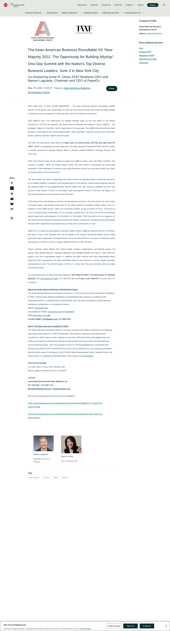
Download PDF (145, 52)
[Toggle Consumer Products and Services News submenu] (44, 13)
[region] (85, 626)
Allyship (64, 477)
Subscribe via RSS (146, 55)
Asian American (34, 477)
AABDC (55, 477)
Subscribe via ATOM (147, 59)
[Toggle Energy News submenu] (60, 13)
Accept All (147, 626)
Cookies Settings (113, 626)
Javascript (143, 63)
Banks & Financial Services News (70, 13)
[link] (82, 5)
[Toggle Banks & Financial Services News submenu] (81, 13)
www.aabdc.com (41, 308)
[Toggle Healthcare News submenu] (100, 13)
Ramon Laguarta (40, 454)
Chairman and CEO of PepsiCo (41, 460)
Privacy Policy (85, 628)
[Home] (14, 5)
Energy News (52, 13)
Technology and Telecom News (133, 13)
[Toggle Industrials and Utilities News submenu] (122, 13)
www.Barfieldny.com (61, 389)
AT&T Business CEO (69, 461)
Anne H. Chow (67, 456)
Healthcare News (91, 13)
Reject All (130, 626)
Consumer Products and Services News (33, 13)
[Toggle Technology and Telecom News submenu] (144, 13)
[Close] (166, 625)
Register (153, 5)
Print (141, 48)
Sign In (141, 5)
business (46, 477)
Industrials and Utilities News (111, 13)
